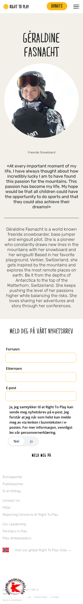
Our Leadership (14, 524)
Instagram (22, 562)
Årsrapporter (12, 477)
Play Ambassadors (17, 538)
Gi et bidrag (11, 491)
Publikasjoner (13, 484)
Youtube (40, 562)
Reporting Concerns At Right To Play (30, 515)
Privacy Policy (40, 597)
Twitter (13, 562)
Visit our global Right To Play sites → (43, 550)
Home (16, 6)
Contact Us (11, 500)
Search (41, 6)
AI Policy (54, 597)
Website (41, 145)
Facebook (5, 562)
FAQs (6, 507)
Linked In (31, 562)
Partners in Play (15, 531)
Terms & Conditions (12, 600)
